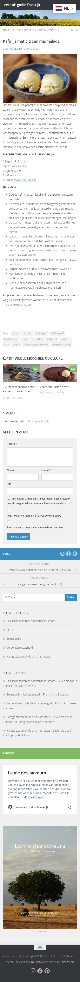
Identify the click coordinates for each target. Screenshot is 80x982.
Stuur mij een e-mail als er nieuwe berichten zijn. (35, 527)
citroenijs (27, 333)
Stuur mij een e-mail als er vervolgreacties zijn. (34, 516)
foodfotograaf (57, 333)
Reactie (12, 443)
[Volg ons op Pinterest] (74, 553)
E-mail (46, 470)
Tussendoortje (49, 30)
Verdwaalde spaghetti (19, 647)
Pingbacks (40, 421)
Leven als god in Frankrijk (21, 5)
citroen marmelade (25, 180)
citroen (15, 333)
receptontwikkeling (61, 344)
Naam (11, 470)
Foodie (25, 339)
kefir (6, 344)
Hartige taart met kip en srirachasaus (28, 656)
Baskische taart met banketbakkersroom (30, 621)
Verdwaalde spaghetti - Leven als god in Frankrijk (35, 703)
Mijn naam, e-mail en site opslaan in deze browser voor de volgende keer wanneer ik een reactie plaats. (38, 501)
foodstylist (51, 339)
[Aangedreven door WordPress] (32, 962)
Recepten (29, 30)
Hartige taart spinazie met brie (35, 722)
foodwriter (66, 339)
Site (9, 484)
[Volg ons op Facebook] (68, 553)
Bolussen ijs (13, 638)
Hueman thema (65, 961)
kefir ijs (16, 344)
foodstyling (37, 339)
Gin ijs (9, 630)
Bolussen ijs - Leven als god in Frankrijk (29, 694)
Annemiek (16, 48)
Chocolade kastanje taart (54, 387)
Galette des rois (26, 686)
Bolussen (63, 694)
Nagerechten (12, 30)
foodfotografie (11, 339)
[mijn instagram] (62, 553)
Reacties (16, 421)
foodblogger (41, 333)
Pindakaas (23, 735)
